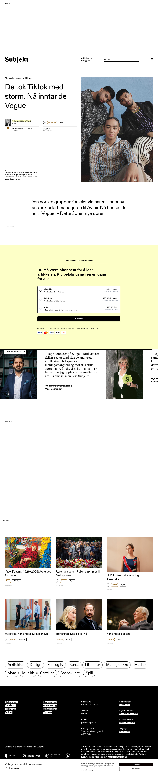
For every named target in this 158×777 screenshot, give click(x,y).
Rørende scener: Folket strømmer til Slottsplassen (78, 573)
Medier (140, 665)
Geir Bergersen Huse (128, 714)
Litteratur (92, 665)
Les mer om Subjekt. (117, 757)
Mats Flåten (124, 732)
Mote (12, 673)
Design (35, 665)
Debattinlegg (50, 709)
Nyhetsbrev (11, 702)
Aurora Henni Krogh (21, 121)
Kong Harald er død (118, 634)
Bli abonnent (50, 702)
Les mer (14, 768)
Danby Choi (124, 705)
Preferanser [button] (136, 769)
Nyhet (61, 122)
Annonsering (50, 705)
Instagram (10, 709)
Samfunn (64, 581)
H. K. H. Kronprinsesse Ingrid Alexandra (124, 577)
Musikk (28, 673)
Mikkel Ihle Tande (127, 723)
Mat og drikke (117, 665)
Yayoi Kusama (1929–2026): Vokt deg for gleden (28, 573)
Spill (89, 673)
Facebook (10, 705)
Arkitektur (16, 665)
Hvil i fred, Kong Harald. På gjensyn (26, 634)
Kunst (8, 581)
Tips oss (47, 712)
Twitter (8, 712)
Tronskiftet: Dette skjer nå (71, 634)
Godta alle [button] (136, 764)
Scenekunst (52, 122)
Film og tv (55, 665)
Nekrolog (16, 581)
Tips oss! (15, 131)
